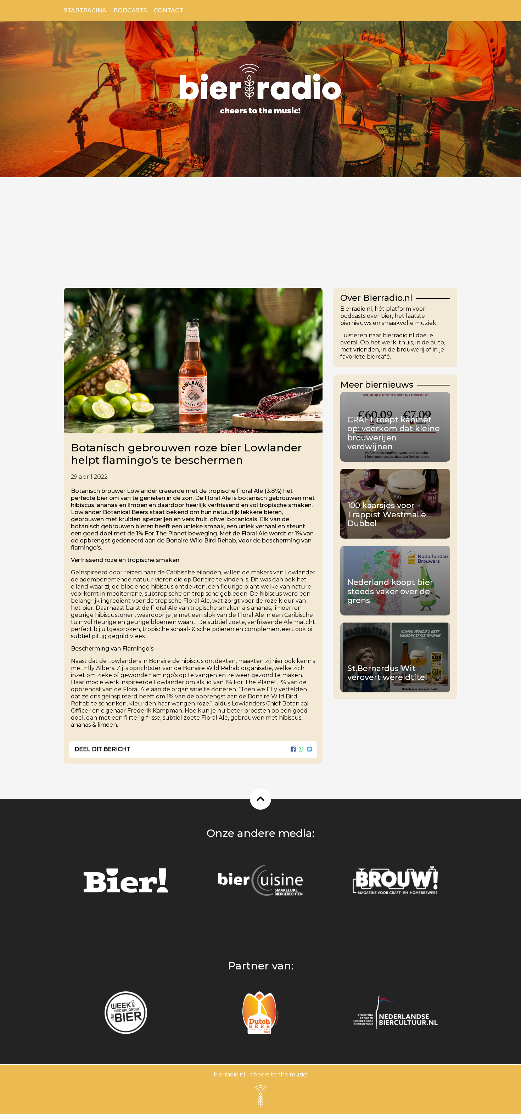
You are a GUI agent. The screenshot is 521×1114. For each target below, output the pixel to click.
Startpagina (85, 10)
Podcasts (130, 10)
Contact (168, 10)
